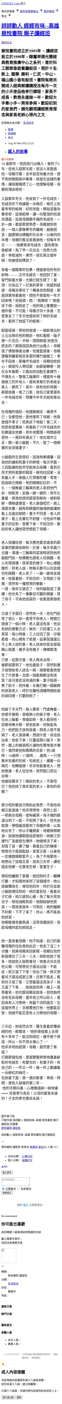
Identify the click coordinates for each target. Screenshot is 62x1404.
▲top (4, 1166)
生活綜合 (28, 122)
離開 (19, 1397)
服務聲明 (36, 1358)
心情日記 (27, 1156)
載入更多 (7, 1172)
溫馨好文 (27, 1160)
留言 (41, 1147)
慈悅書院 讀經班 (11, 1128)
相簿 (10, 129)
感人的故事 (18, 151)
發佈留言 (7, 1193)
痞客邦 (34, 1147)
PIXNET (15, 1354)
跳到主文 (6, 42)
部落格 (12, 133)
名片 (10, 137)
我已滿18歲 (8, 1397)
